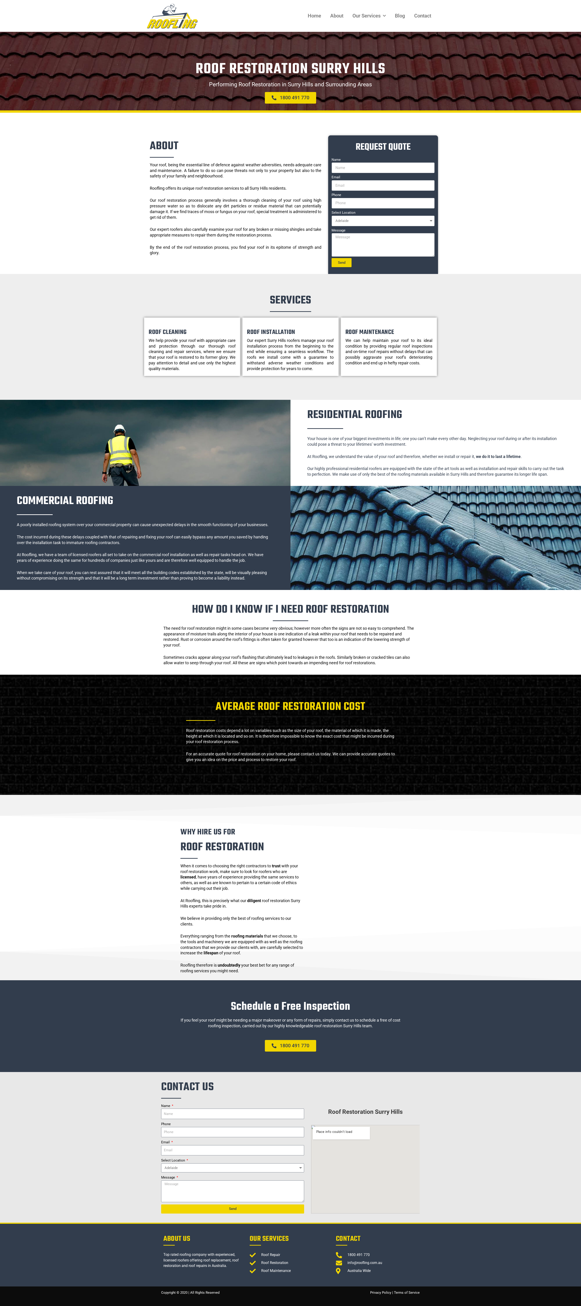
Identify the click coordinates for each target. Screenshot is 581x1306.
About (336, 16)
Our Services (366, 16)
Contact (422, 16)
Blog (400, 16)
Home (314, 16)
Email (336, 177)
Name (336, 160)
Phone (336, 195)
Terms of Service (407, 1293)
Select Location (343, 213)
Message (338, 230)
